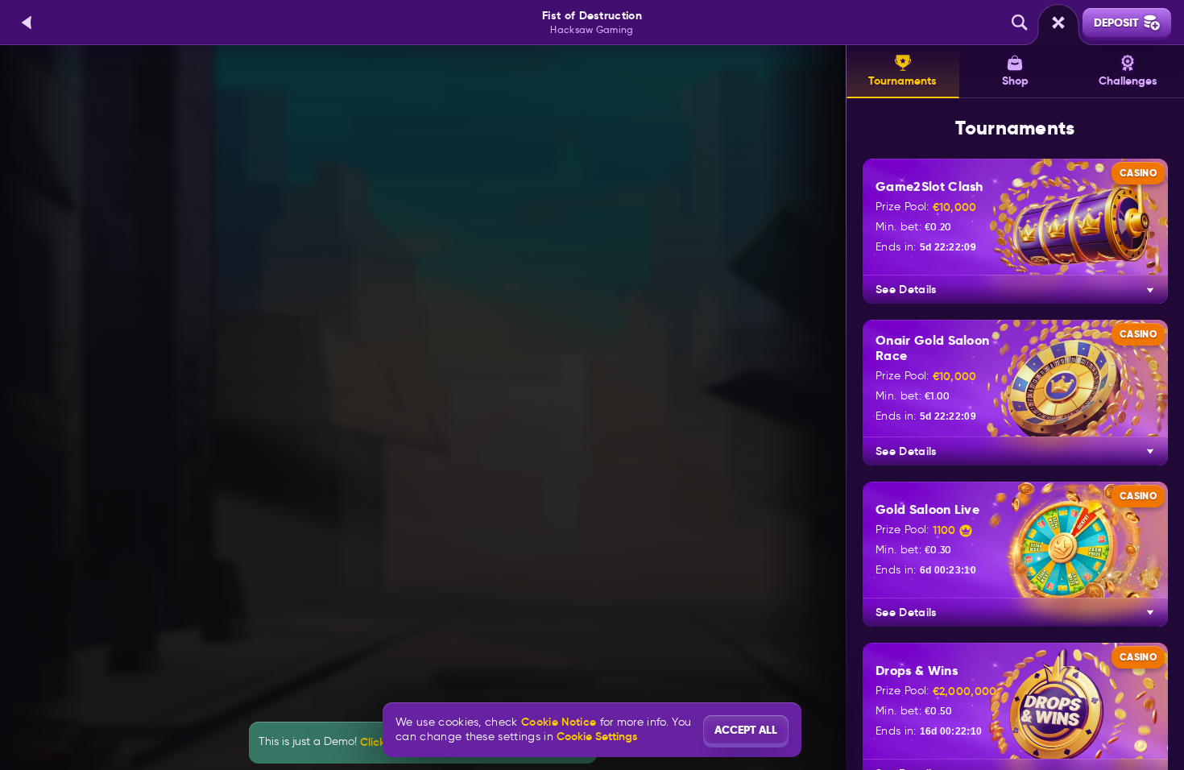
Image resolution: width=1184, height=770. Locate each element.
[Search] (1019, 22)
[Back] (27, 22)
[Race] (1058, 22)
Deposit (1116, 22)
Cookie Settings (597, 736)
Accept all (745, 729)
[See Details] (1150, 290)
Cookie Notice (558, 722)
